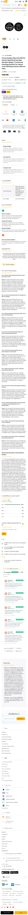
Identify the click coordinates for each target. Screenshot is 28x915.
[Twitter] (11, 907)
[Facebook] (3, 907)
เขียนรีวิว (4, 533)
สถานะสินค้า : (5, 79)
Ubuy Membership (6, 753)
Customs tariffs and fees (8, 746)
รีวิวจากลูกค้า (4, 766)
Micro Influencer (6, 751)
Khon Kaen (4, 846)
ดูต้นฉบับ (9, 10)
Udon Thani (4, 843)
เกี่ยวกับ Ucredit (5, 773)
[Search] (25, 5)
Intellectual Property (7, 739)
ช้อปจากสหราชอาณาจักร (18, 891)
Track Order (5, 744)
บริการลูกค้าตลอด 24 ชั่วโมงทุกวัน (13, 858)
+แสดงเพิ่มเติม (5, 808)
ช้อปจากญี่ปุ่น (5, 893)
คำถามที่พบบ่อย (5, 771)
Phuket (3, 839)
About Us (4, 732)
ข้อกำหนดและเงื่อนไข (7, 902)
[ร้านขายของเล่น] (14, 873)
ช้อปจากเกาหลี (20, 893)
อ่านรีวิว (5, 576)
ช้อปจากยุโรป (18, 895)
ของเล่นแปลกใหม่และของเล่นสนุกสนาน (20, 8)
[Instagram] (5, 907)
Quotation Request (6, 737)
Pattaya (4, 836)
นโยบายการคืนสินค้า (6, 769)
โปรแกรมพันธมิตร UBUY (7, 780)
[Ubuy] (6, 1)
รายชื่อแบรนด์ (5, 764)
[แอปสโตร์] (6, 873)
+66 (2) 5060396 (7, 866)
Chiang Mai (4, 834)
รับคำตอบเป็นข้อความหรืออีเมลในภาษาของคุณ (15, 861)
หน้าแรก (3, 8)
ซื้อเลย (21, 912)
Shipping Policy (5, 748)
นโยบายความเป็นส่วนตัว (18, 902)
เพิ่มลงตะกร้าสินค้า (7, 912)
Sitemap (4, 741)
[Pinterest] (14, 907)
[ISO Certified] (15, 884)
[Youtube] (8, 907)
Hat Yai (3, 848)
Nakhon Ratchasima (7, 841)
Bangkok (4, 832)
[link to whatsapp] (10, 39)
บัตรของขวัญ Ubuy (6, 776)
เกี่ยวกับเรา (5, 904)
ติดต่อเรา (10, 904)
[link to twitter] (17, 39)
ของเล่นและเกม (9, 8)
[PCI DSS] (5, 884)
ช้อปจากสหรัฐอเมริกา (7, 891)
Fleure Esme (5, 10)
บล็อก (3, 778)
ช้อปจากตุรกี (11, 895)
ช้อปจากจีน (5, 895)
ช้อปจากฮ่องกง (13, 893)
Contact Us (4, 734)
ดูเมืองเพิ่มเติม (5, 850)
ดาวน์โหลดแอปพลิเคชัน (7, 762)
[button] (17, 1)
